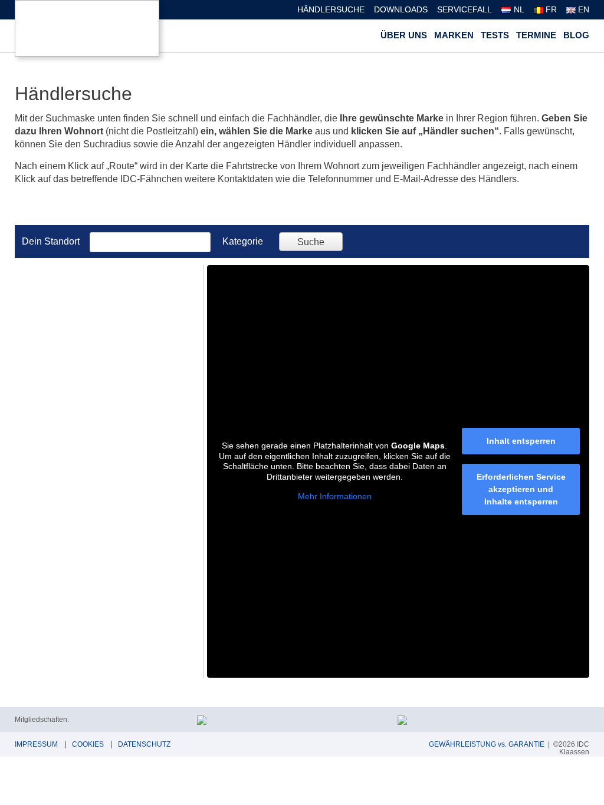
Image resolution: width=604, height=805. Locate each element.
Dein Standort (51, 241)
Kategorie (242, 241)
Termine (536, 35)
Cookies (88, 744)
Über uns (403, 35)
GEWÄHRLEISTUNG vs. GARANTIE (486, 744)
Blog (576, 35)
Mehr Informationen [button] (335, 496)
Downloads (401, 9)
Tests (495, 35)
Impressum (36, 744)
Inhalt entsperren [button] (521, 441)
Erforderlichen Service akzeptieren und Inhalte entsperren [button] (521, 489)
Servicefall (464, 9)
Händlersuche (331, 9)
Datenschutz (144, 744)
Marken (454, 35)
